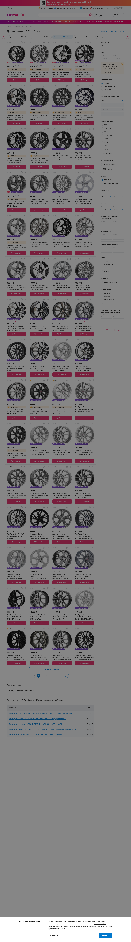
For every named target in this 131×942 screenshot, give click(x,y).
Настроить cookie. (100, 924)
